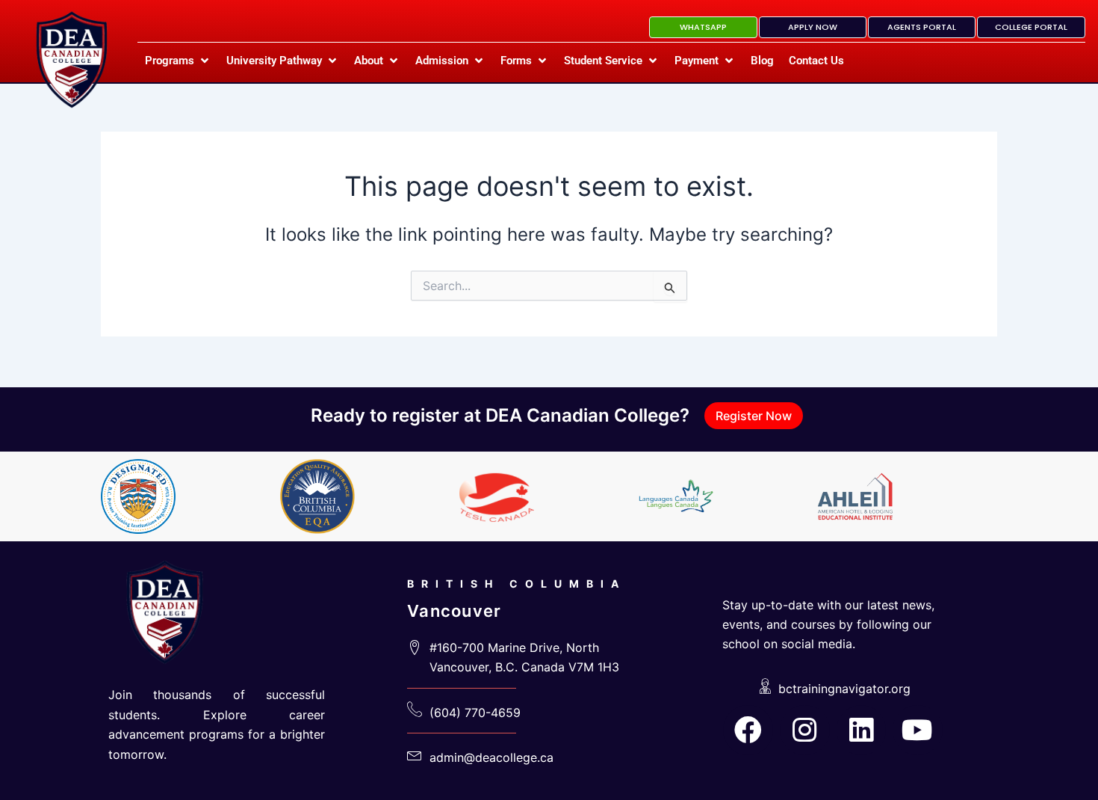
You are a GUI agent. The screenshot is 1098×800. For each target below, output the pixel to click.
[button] (178, 60)
